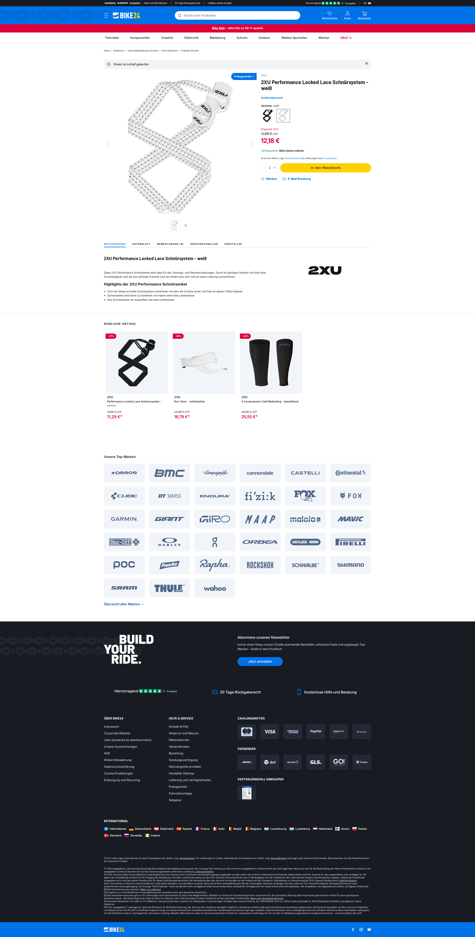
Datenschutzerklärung (119, 766)
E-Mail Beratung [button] (299, 178)
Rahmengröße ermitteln (185, 766)
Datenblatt (141, 244)
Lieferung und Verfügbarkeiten (190, 780)
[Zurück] (108, 143)
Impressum (111, 726)
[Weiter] (252, 143)
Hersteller (233, 244)
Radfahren (119, 50)
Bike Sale (218, 28)
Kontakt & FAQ (178, 726)
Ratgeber (175, 800)
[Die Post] (293, 762)
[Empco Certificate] (247, 792)
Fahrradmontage (180, 793)
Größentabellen (204, 244)
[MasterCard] (247, 731)
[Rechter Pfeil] (231, 362)
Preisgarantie (178, 787)
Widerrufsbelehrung (118, 760)
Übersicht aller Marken (122, 604)
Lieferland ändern (204, 871)
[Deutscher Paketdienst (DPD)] (270, 762)
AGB (107, 753)
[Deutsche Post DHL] (247, 762)
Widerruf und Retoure (184, 733)
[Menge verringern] (264, 167)
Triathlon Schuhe (190, 50)
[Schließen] (366, 63)
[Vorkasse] (362, 731)
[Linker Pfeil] (176, 362)
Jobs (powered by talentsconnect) (127, 740)
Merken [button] (271, 179)
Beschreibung (115, 244)
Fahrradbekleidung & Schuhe (143, 50)
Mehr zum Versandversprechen (267, 898)
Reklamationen (179, 740)
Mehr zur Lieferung (150, 889)
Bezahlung (176, 753)
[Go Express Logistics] (339, 762)
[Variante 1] (267, 115)
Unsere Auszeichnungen (120, 746)
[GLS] (316, 762)
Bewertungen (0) (170, 244)
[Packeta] (362, 762)
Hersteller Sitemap (181, 773)
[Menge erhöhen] (274, 167)
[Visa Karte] (270, 731)
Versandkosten (179, 746)
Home (107, 50)
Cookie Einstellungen (118, 773)
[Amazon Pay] (339, 731)
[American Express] (293, 731)
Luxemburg (330, 158)
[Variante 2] (283, 115)
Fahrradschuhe (170, 50)
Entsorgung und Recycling (122, 780)
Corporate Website (117, 733)
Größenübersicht (272, 97)
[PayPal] (316, 731)
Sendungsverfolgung (183, 760)
